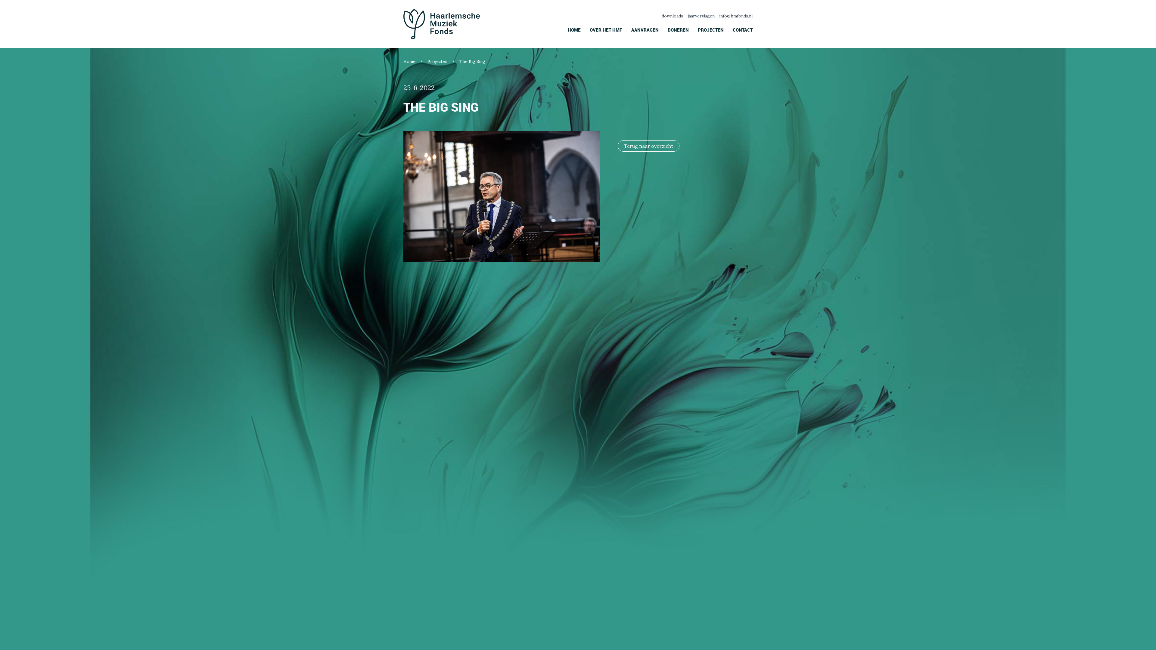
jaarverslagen (701, 16)
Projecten (711, 30)
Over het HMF (606, 30)
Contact (743, 30)
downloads (672, 16)
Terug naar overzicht (648, 146)
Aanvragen (645, 30)
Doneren (678, 30)
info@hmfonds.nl (736, 16)
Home (574, 30)
